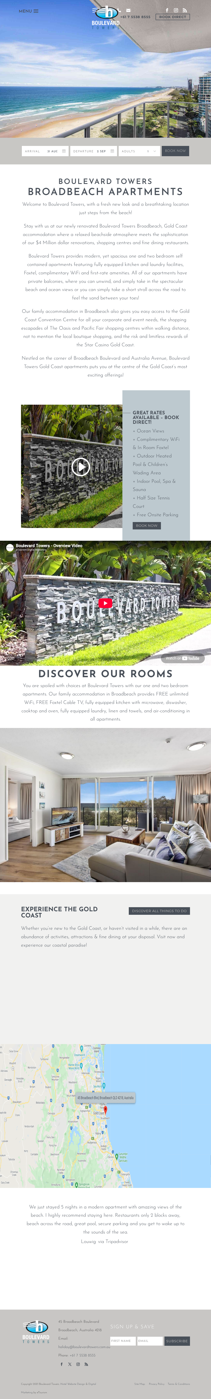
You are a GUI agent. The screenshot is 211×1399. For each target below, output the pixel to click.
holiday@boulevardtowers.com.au (84, 1347)
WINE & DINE (47, 1020)
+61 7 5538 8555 (135, 17)
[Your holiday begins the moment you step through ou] (63, 1293)
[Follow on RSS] (86, 1364)
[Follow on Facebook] (61, 1364)
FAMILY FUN (105, 1020)
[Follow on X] (70, 1364)
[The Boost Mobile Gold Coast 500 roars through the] (190, 1293)
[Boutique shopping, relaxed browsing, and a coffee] (105, 1269)
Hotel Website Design (72, 1384)
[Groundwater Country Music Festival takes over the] (105, 1293)
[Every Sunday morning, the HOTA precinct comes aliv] (190, 1269)
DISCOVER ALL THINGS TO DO (159, 911)
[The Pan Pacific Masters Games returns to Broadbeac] (63, 1269)
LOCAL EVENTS (163, 1020)
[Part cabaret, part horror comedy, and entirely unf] (20, 1293)
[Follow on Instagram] (78, 1364)
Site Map (139, 1384)
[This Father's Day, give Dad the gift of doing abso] (148, 1269)
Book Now (175, 151)
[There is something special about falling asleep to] (20, 1269)
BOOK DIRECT (172, 17)
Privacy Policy (156, 1384)
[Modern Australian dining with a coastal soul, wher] (148, 1293)
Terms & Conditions (179, 1384)
